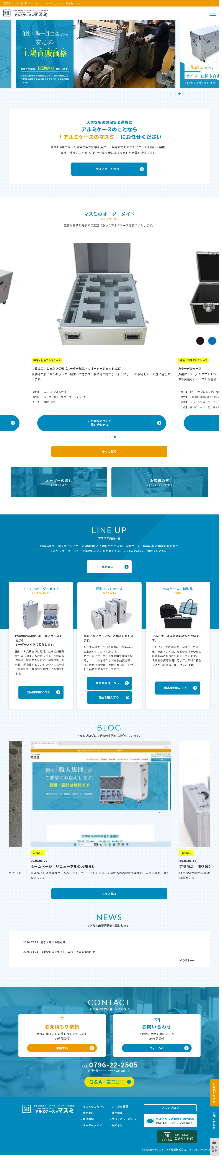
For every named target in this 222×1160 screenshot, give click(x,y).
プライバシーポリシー (125, 1119)
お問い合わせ (214, 1120)
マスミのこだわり (94, 1106)
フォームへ (156, 1048)
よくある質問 (120, 1106)
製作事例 (214, 1149)
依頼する (62, 1048)
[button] (171, 94)
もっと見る (109, 451)
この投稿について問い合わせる (101, 423)
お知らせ (117, 1125)
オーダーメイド (92, 1125)
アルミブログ (170, 1108)
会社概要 (117, 1112)
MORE (184, 960)
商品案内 (88, 1112)
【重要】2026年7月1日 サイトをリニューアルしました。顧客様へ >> (40, 3)
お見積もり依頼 (214, 1093)
